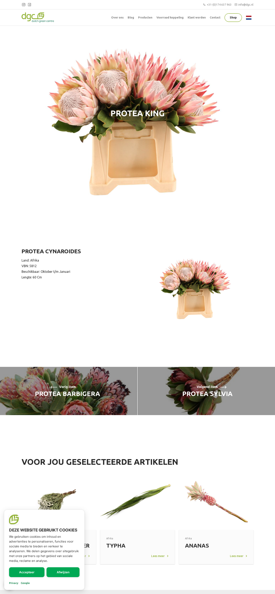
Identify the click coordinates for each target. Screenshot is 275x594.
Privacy (13, 583)
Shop (233, 17)
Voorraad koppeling (170, 17)
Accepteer (26, 572)
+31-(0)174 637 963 (219, 4)
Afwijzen (63, 572)
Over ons (117, 17)
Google (25, 583)
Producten (145, 17)
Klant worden (197, 17)
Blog (131, 17)
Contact (215, 17)
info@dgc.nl (245, 4)
